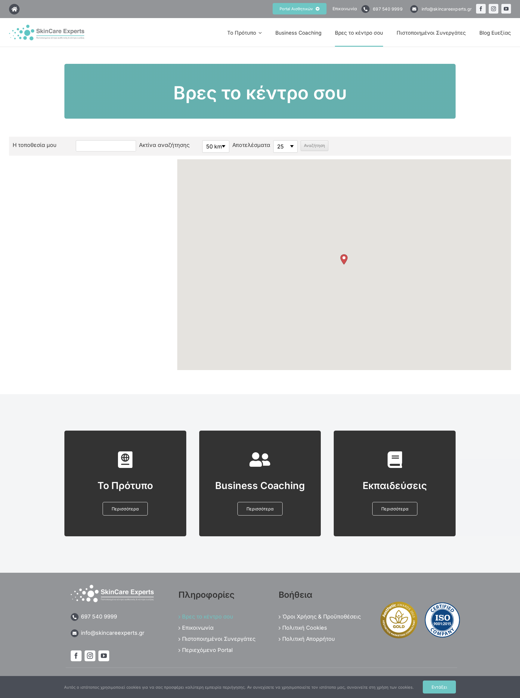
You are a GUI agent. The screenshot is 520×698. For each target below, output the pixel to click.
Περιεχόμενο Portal (207, 650)
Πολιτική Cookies (304, 628)
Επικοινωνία (345, 8)
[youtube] (506, 9)
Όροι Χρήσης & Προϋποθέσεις (321, 616)
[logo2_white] (112, 587)
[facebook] (481, 9)
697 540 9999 (388, 8)
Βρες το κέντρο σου (207, 616)
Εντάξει (439, 687)
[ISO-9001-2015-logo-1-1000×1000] (442, 604)
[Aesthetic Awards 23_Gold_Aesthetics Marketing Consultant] (399, 603)
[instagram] (493, 9)
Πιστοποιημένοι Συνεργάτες (218, 639)
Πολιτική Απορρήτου (308, 639)
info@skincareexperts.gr (447, 8)
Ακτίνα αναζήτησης (164, 145)
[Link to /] (14, 9)
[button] (344, 259)
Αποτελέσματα (251, 145)
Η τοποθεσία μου (35, 145)
